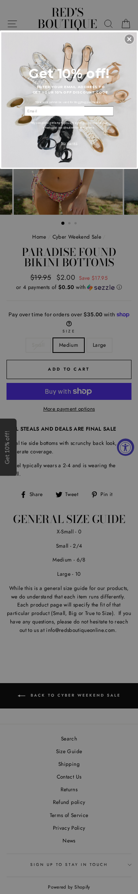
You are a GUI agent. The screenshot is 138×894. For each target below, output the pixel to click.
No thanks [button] (69, 143)
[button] (129, 39)
